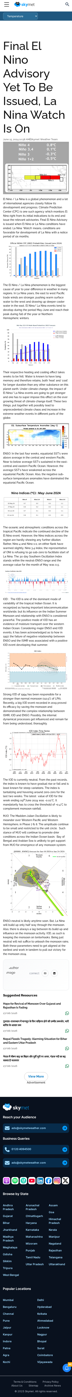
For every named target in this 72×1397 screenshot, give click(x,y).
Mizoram (31, 1243)
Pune (6, 1320)
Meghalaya (10, 1247)
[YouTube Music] (32, 1180)
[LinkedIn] (40, 1180)
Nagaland (55, 1243)
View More (36, 1076)
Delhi (40, 1300)
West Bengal (11, 1274)
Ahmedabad (45, 1320)
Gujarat (8, 1216)
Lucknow (43, 1327)
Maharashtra (34, 1236)
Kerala (53, 1229)
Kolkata (42, 1313)
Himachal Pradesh (55, 1220)
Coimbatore (45, 1355)
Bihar (6, 1222)
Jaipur (7, 1327)
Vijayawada (44, 1362)
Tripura (7, 1268)
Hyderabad (44, 1306)
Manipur (54, 1236)
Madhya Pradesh (8, 1238)
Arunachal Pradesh (32, 1207)
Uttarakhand (57, 1264)
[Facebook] (48, 1180)
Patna (6, 1348)
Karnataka (32, 1229)
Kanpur (7, 1334)
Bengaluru (10, 1306)
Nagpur (42, 1334)
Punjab (30, 1250)
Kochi (6, 1362)
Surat (40, 1348)
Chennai (8, 1313)
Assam (53, 1205)
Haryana (31, 1222)
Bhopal (41, 1341)
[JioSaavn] (23, 1180)
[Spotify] (15, 1180)
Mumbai (8, 1300)
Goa (51, 1212)
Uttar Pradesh (35, 1264)
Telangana (55, 1257)
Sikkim (7, 1261)
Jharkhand (10, 1229)
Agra (6, 1355)
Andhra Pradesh (8, 1207)
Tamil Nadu (33, 1257)
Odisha (7, 1254)
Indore (7, 1341)
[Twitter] (65, 1180)
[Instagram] (57, 1180)
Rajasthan (55, 1250)
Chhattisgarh (34, 1216)
